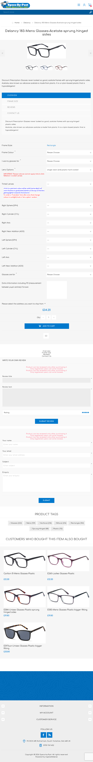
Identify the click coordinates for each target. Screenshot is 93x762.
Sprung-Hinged (38, 529)
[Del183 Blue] (46, 68)
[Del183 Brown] (61, 68)
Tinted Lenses (8, 184)
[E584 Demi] (25, 596)
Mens (29, 523)
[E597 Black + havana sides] (25, 632)
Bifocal (59, 523)
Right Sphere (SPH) (10, 205)
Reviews (46, 354)
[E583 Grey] (68, 596)
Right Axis (6, 223)
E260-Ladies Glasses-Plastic (60, 573)
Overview (46, 351)
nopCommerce (51, 757)
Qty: (39, 317)
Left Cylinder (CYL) (10, 249)
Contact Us (46, 356)
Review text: (7, 387)
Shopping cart (89, 5)
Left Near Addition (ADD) (12, 266)
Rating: (7, 412)
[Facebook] (43, 735)
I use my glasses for (11, 161)
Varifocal (44, 523)
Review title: (7, 376)
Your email (6, 451)
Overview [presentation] (12, 95)
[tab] (46, 96)
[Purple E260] (68, 560)
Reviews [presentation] (11, 107)
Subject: (5, 462)
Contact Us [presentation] (13, 113)
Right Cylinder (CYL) (10, 214)
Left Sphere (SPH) (9, 240)
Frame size (46, 353)
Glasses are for (9, 274)
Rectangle (51, 145)
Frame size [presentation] (12, 101)
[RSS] (49, 735)
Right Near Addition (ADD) (13, 231)
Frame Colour (8, 152)
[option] (31, 68)
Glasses (14, 523)
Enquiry (5, 472)
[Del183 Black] (32, 68)
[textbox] (44, 12)
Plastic (56, 529)
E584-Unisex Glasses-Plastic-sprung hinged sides (21, 611)
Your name (7, 440)
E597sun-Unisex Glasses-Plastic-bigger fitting (23, 647)
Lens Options (8, 170)
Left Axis (5, 257)
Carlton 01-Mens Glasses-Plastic (19, 573)
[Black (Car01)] (25, 560)
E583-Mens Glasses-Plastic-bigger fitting (67, 610)
